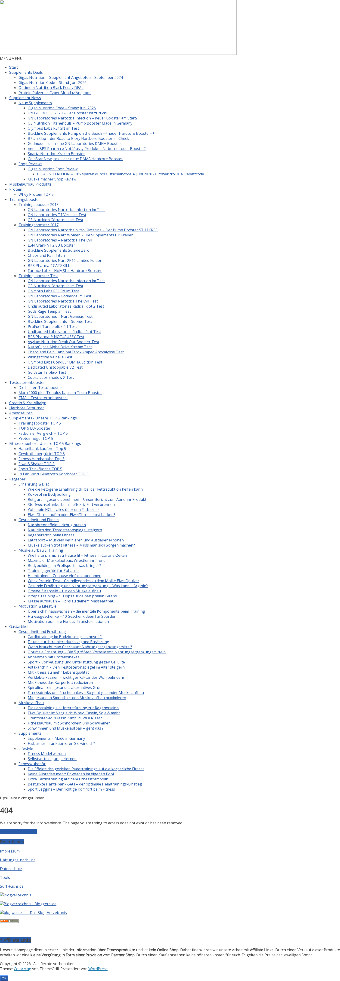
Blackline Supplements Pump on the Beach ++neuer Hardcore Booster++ (91, 133)
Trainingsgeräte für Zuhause (53, 570)
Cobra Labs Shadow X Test (51, 377)
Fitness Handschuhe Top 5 (42, 458)
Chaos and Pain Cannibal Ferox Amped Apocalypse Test (76, 352)
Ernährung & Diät (34, 484)
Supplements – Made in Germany (56, 738)
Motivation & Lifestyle (37, 606)
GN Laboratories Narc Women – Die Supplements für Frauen (80, 235)
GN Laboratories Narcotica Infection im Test (66, 209)
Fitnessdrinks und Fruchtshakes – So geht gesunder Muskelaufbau (86, 692)
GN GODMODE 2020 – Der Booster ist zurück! (67, 113)
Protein (15, 189)
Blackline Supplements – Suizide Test (60, 321)
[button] (11, 58)
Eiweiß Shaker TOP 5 (37, 463)
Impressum (10, 851)
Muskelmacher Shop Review (52, 179)
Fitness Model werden (47, 753)
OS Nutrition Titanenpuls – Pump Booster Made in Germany (80, 123)
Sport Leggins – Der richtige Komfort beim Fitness (71, 789)
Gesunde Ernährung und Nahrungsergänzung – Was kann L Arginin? (88, 585)
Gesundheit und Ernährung (42, 631)
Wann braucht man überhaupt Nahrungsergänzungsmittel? (80, 646)
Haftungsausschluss (17, 859)
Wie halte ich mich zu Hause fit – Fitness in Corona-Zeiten (77, 555)
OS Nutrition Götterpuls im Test (55, 219)
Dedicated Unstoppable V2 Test (55, 367)
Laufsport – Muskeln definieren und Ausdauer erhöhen (76, 540)
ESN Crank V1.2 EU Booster (51, 245)
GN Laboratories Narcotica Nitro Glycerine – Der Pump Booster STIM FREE (93, 229)
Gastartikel (18, 626)
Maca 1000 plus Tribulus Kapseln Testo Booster (60, 392)
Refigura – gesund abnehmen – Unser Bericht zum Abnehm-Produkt (87, 499)
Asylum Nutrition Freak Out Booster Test (63, 341)
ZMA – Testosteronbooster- (43, 397)
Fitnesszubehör (32, 763)
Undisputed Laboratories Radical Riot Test (64, 331)
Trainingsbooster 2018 (39, 204)
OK (4, 978)
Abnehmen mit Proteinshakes (53, 657)
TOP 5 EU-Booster (34, 428)
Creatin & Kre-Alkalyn (27, 402)
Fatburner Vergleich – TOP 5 (43, 433)
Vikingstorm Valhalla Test (50, 357)
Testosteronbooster (27, 382)
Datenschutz (11, 868)
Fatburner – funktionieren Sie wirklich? (61, 743)
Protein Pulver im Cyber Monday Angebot (55, 92)
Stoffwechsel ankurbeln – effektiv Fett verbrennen (71, 504)
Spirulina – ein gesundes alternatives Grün (65, 687)
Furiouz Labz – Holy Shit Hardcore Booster (65, 270)
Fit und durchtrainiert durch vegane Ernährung (68, 641)
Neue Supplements (35, 102)
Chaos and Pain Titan (46, 255)
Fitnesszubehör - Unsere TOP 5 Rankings (45, 443)
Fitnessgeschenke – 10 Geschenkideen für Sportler (72, 616)
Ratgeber (17, 479)
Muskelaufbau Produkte (30, 184)
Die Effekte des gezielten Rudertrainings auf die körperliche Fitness (86, 768)
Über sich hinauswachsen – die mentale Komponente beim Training (86, 611)
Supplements (30, 733)
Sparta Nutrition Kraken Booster (56, 153)
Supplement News (25, 97)
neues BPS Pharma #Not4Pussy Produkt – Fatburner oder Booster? (87, 148)
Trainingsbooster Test (38, 275)
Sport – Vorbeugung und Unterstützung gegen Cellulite (76, 662)
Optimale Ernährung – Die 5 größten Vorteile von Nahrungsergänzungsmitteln (97, 651)
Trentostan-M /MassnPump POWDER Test (65, 718)
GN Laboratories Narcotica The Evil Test (63, 301)
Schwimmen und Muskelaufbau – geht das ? (66, 728)
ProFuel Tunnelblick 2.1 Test (52, 326)
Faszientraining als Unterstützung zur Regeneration (73, 707)
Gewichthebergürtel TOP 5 (42, 453)
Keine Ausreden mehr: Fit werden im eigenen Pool (71, 773)
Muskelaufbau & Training (41, 550)
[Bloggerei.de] (28, 903)
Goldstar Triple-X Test (47, 372)
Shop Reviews (30, 163)
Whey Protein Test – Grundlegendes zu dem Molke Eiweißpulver (83, 580)
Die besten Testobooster (40, 387)
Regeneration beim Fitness (51, 535)
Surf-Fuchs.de (12, 886)
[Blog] (15, 895)
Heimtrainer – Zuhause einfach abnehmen (64, 575)
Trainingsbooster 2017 (39, 224)
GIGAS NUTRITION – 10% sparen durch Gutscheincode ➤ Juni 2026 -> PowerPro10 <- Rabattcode (120, 174)
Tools (5, 877)
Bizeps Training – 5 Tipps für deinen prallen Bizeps (72, 596)
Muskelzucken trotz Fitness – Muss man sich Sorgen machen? (81, 545)
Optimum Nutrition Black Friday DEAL (51, 87)
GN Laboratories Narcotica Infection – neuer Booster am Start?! (83, 118)
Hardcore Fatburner (26, 407)
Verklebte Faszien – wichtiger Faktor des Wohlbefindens (76, 677)
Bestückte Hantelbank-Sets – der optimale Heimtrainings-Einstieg (85, 784)
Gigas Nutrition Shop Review (52, 168)
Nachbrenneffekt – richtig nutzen (57, 524)
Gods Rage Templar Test (49, 311)
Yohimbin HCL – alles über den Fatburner (63, 509)
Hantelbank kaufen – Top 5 (42, 448)
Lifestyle (26, 748)
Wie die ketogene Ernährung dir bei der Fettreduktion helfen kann (85, 489)
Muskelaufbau (31, 702)
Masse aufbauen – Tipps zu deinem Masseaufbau (71, 601)
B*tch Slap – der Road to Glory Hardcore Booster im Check (78, 138)
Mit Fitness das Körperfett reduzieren (60, 682)
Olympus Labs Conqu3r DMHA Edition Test (65, 362)
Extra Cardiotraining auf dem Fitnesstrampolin (68, 779)
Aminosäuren (21, 413)
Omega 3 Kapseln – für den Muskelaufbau (64, 590)
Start (13, 67)
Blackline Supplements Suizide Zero (59, 250)
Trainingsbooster (24, 199)
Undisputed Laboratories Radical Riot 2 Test (66, 306)
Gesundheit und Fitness (39, 519)
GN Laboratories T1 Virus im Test (57, 214)
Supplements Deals (26, 72)
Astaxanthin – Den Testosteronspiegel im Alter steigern (76, 667)
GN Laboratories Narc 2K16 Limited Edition (65, 260)
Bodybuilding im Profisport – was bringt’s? (64, 565)
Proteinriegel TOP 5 (36, 438)
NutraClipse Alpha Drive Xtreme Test (60, 346)
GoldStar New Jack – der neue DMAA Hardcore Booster (75, 158)
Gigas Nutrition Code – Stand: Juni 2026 (53, 82)
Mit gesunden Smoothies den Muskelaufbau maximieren (77, 697)
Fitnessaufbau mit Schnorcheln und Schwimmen (69, 723)
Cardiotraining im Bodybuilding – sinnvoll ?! (65, 636)
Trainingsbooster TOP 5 (40, 423)
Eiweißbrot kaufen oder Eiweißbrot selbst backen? (71, 514)
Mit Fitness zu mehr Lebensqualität (58, 672)
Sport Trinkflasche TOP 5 (40, 468)
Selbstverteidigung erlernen (52, 758)
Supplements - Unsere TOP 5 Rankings (43, 418)
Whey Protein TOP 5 (36, 194)
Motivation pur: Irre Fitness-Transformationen (68, 621)
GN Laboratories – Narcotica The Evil (60, 240)
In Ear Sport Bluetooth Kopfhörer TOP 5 (54, 474)
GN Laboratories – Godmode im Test (59, 296)
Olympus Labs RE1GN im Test (53, 128)
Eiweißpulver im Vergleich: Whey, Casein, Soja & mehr (74, 712)
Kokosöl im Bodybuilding (49, 494)
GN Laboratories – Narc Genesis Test (60, 316)
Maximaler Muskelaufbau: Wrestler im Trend (66, 560)
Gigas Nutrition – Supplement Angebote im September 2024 (71, 77)
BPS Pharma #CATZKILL (49, 265)
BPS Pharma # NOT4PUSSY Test (56, 336)
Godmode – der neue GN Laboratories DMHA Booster (74, 143)
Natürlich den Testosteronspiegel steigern (65, 529)
